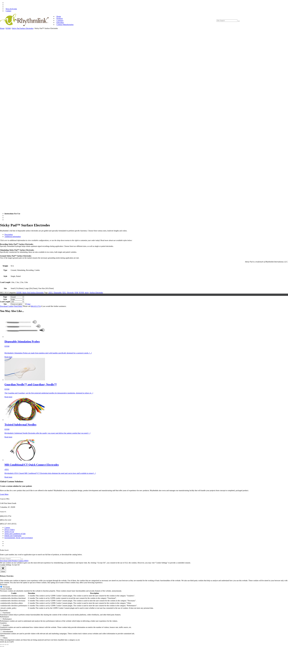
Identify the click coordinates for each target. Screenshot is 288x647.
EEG (64, 292)
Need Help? (18, 306)
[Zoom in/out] (1, 644)
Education (60, 22)
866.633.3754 (36, 306)
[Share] (5, 644)
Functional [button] (4, 610)
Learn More (4, 494)
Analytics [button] (3, 623)
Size (5, 304)
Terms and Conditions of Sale (15, 534)
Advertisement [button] (5, 629)
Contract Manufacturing (64, 25)
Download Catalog (7, 306)
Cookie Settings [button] (5, 565)
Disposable (58, 292)
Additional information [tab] (12, 237)
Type (5, 297)
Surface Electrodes (96, 292)
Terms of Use (9, 532)
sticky (87, 292)
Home (58, 16)
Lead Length (5, 302)
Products (59, 18)
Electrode (70, 292)
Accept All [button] (15, 565)
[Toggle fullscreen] (3, 644)
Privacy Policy (9, 530)
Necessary (6, 587)
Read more (8, 357)
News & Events (11, 9)
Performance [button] (4, 617)
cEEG (50, 292)
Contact (8, 11)
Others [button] (2, 636)
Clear (28, 304)
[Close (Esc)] (8, 644)
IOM (76, 292)
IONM (8, 28)
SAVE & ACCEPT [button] (7, 642)
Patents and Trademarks (12, 536)
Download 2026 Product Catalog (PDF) (14, 561)
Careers (7, 528)
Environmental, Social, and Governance (18, 538)
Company (59, 20)
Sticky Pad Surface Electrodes (22, 28)
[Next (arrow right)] (3, 646)
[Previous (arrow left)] (1, 646)
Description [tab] (8, 234)
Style (5, 299)
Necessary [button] (3, 585)
